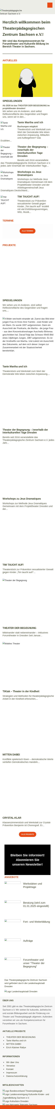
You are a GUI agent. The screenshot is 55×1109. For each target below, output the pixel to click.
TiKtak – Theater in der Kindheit (21, 691)
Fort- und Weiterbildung (36, 921)
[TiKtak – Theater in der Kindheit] (28, 664)
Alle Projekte (27, 834)
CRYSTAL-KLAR (12, 817)
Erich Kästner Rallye (16, 1047)
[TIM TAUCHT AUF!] (28, 538)
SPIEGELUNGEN (12, 101)
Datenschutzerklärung (16, 1076)
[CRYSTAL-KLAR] (28, 791)
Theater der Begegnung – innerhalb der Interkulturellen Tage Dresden (25, 431)
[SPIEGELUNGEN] (27, 80)
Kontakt (10, 1069)
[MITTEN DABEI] (28, 728)
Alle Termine (27, 231)
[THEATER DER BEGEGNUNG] (28, 601)
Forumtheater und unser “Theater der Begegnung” (34, 963)
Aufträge (28, 940)
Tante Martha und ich (30, 122)
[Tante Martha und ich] (28, 339)
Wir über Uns (12, 1062)
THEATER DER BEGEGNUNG (19, 628)
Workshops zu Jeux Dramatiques (22, 498)
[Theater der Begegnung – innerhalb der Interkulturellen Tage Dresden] (28, 403)
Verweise (10, 1066)
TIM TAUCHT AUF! (28, 196)
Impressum (11, 1072)
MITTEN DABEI (11, 754)
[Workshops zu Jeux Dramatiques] (28, 472)
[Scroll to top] (27, 1107)
